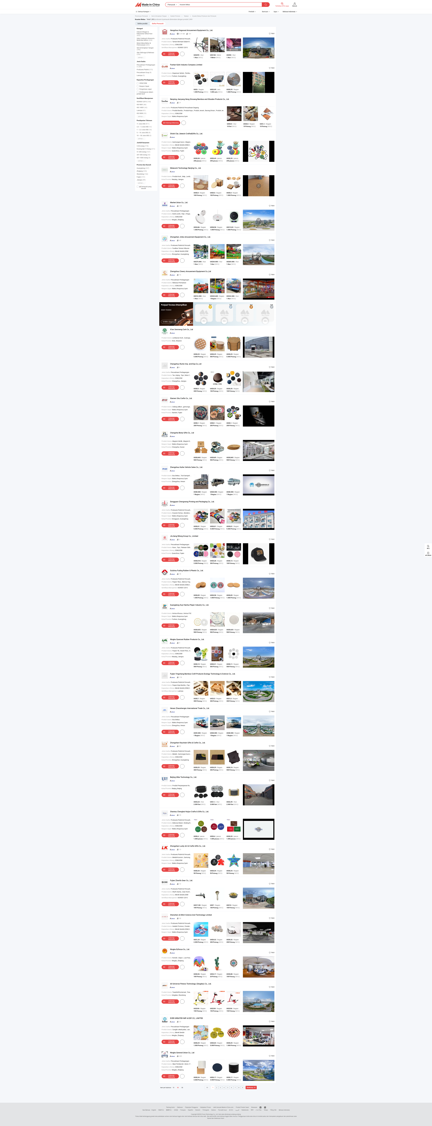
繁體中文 (169, 1110)
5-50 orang (142, 146)
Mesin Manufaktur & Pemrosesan (144, 44)
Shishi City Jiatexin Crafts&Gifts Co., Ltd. (186, 133)
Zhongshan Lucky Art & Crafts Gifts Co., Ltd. (188, 846)
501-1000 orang (143, 158)
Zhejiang (142, 171)
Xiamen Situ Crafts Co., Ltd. (181, 398)
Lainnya (141, 75)
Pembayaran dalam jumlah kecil (145, 93)
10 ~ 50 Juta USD (144, 135)
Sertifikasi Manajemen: (169, 47)
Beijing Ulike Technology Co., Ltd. (183, 777)
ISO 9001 (141, 104)
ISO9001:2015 (144, 102)
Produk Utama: (167, 42)
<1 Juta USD (143, 124)
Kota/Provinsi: (167, 76)
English (154, 1110)
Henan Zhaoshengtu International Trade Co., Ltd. (189, 708)
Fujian (141, 177)
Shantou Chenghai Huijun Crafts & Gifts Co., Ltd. (189, 811)
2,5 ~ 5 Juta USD (144, 127)
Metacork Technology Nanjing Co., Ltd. (185, 168)
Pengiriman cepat (145, 89)
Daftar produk (142, 23)
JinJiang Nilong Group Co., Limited (184, 536)
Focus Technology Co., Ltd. (210, 1114)
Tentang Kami (170, 1107)
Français (183, 1110)
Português (206, 1110)
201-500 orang (143, 155)
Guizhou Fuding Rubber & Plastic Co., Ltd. (186, 570)
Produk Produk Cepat (242, 1107)
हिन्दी (252, 1110)
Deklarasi (180, 1107)
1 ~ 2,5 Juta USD (144, 130)
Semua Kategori (143, 11)
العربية (237, 1110)
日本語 (176, 1110)
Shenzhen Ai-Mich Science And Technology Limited (191, 915)
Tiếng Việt (273, 1110)
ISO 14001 (142, 107)
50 (182, 1087)
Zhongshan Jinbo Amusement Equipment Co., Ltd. (190, 237)
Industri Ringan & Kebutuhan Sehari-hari (144, 33)
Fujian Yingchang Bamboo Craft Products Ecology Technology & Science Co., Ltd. (202, 674)
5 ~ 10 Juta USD (143, 132)
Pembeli (251, 11)
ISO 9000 (141, 113)
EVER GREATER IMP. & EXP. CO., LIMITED (186, 1018)
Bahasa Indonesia (284, 1110)
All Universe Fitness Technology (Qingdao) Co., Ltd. (190, 984)
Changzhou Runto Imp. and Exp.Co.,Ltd (185, 364)
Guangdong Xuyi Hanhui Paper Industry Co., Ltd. (189, 605)
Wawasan (254, 1107)
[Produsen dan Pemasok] (147, 4)
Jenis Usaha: (166, 39)
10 (173, 1087)
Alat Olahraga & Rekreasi (145, 53)
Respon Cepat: (167, 116)
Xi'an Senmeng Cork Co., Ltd (181, 329)
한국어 (231, 1110)
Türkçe (266, 1110)
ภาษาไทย (258, 1110)
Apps (275, 11)
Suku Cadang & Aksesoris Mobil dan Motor (145, 39)
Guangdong (143, 168)
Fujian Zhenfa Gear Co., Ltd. (181, 880)
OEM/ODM (143, 83)
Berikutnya (250, 1087)
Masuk (294, 6)
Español (190, 1110)
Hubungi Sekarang (171, 54)
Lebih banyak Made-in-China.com (223, 1107)
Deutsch (197, 1110)
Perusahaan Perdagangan (146, 66)
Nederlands (245, 1110)
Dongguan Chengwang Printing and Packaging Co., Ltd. (192, 501)
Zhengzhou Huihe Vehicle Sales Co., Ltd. (186, 467)
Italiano (213, 1110)
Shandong (142, 174)
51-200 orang (143, 152)
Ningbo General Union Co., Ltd (182, 1052)
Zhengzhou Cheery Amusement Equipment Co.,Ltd (190, 271)
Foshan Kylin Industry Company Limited (186, 64)
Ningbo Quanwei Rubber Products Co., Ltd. (187, 639)
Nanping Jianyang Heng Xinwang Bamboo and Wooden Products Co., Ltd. (199, 99)
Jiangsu (141, 180)
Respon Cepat (144, 86)
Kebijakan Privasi (205, 1107)
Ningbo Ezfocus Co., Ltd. (180, 949)
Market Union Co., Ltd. (179, 202)
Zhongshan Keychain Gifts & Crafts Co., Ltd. (187, 742)
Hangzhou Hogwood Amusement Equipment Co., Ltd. (191, 30)
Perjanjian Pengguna (191, 1107)
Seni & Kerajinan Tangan (145, 49)
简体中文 (161, 1110)
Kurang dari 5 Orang (146, 149)
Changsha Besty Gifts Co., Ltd (182, 432)
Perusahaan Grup (144, 72)
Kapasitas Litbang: (168, 44)
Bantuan (265, 11)
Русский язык (222, 1110)
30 (178, 1087)
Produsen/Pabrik (145, 69)
